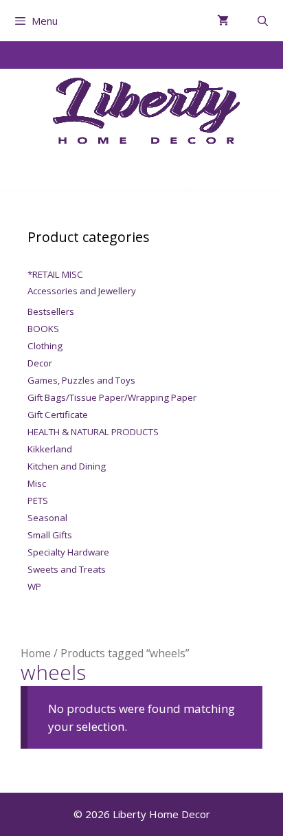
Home (36, 653)
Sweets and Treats (66, 569)
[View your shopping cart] (222, 20)
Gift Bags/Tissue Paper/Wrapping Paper (111, 397)
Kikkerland (49, 449)
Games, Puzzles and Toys (81, 380)
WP (34, 586)
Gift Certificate (57, 414)
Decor (39, 363)
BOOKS (43, 328)
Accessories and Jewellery (81, 291)
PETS (37, 500)
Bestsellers (50, 311)
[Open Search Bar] (262, 20)
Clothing (45, 346)
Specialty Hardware (68, 552)
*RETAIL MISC (55, 274)
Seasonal (47, 518)
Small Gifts (49, 535)
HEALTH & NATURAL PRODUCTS (93, 432)
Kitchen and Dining (66, 466)
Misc (36, 483)
